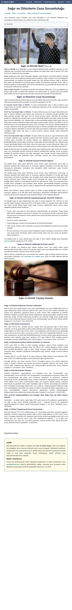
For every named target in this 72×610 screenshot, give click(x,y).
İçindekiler (10, 24)
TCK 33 (48, 66)
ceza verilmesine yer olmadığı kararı (32, 256)
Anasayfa (29, 2)
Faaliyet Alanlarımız (50, 2)
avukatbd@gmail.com (13, 464)
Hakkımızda (37, 2)
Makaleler (61, 2)
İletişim (68, 2)
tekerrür (6, 241)
